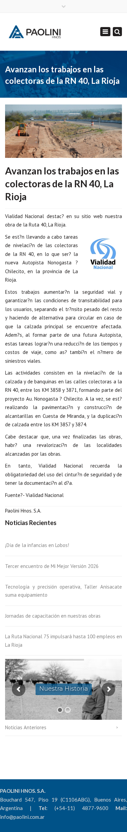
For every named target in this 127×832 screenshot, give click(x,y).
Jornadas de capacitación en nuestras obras (53, 616)
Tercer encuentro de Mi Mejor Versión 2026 (52, 566)
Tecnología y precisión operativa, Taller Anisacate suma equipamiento (63, 591)
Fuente (12, 495)
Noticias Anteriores (25, 727)
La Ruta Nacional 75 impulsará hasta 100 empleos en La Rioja (63, 640)
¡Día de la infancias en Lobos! (37, 545)
